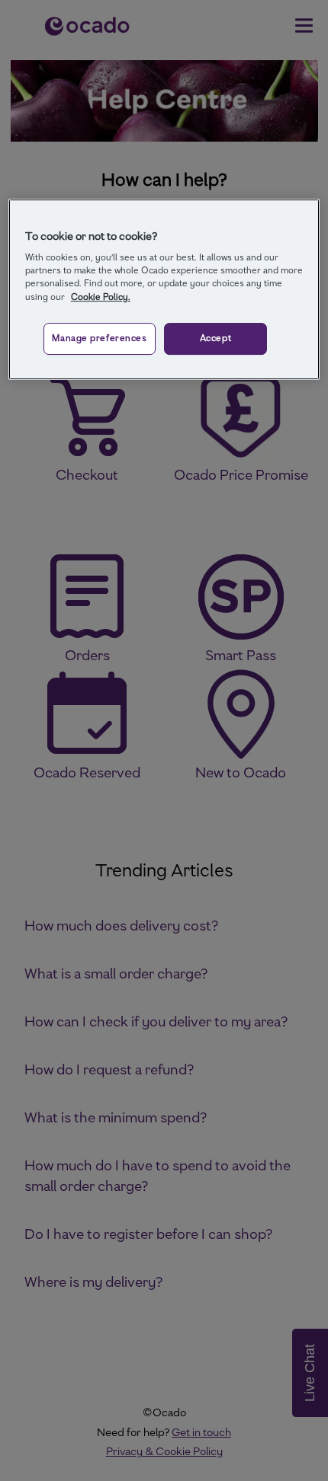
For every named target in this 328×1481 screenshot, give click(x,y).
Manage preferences (99, 338)
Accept (215, 338)
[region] (164, 289)
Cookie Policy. (100, 297)
